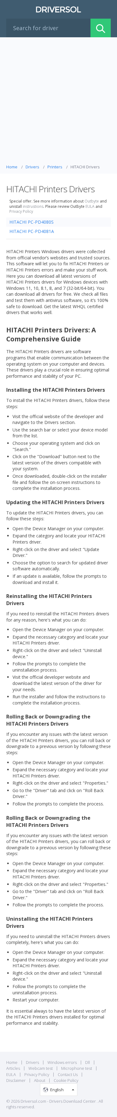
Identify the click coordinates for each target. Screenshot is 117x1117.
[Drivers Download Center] (58, 9)
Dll (87, 1062)
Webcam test (40, 1068)
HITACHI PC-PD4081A (31, 231)
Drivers (32, 1062)
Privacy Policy (21, 211)
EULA (90, 206)
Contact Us (68, 1074)
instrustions (33, 206)
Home (11, 1062)
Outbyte (92, 201)
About (39, 1080)
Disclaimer (16, 1080)
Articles (13, 1068)
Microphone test (76, 1068)
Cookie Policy (66, 1080)
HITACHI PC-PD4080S (31, 222)
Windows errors (62, 1062)
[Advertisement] (58, 102)
